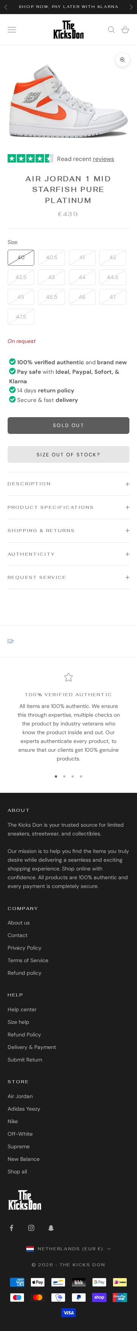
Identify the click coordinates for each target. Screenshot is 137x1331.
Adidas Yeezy (24, 1108)
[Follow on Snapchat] (51, 1228)
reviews (103, 159)
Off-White (20, 1133)
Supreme (19, 1146)
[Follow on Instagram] (31, 1228)
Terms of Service (28, 960)
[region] (68, 718)
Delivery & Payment (32, 1047)
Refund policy (24, 972)
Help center (22, 1009)
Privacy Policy (24, 947)
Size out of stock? (68, 454)
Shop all (17, 1171)
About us (19, 922)
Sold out (68, 425)
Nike (13, 1121)
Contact (17, 935)
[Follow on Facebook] (11, 1228)
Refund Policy (24, 1034)
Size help (18, 1022)
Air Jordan (20, 1096)
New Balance (24, 1159)
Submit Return (25, 1059)
